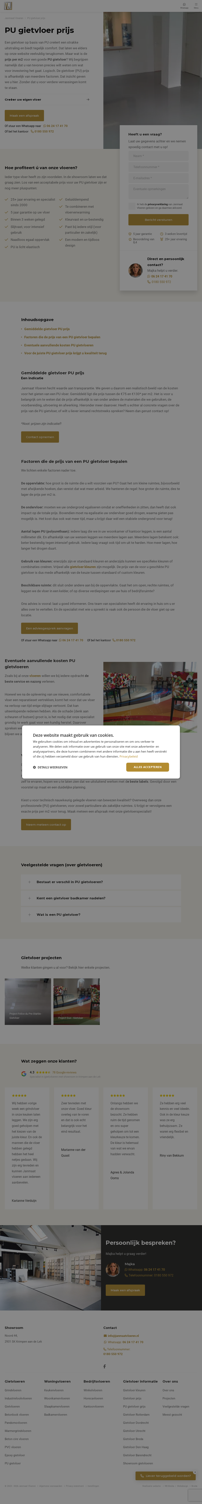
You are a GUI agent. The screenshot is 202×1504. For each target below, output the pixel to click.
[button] (50, 767)
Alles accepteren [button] (148, 767)
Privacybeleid (129, 756)
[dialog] (101, 752)
